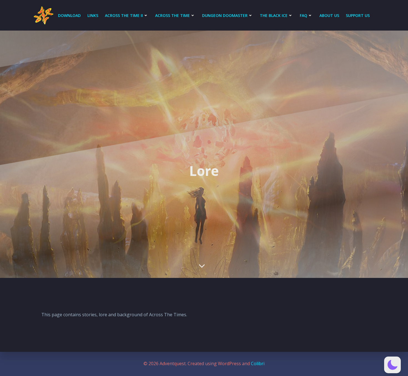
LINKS (92, 15)
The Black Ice (274, 15)
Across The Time (172, 15)
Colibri (258, 363)
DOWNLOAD (69, 15)
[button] (392, 365)
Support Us (358, 15)
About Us (329, 15)
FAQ (303, 15)
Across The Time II (124, 15)
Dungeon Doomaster (225, 15)
